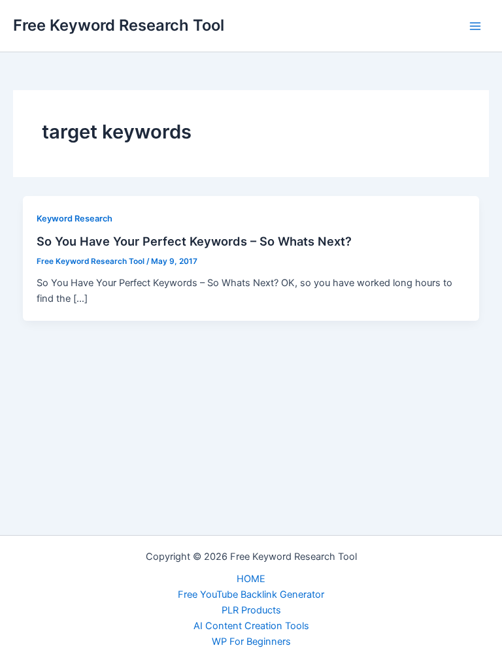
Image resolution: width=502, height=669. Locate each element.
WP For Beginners (251, 641)
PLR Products (251, 610)
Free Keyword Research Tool (118, 25)
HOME (251, 579)
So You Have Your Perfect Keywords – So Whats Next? (194, 241)
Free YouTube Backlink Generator (251, 594)
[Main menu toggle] (475, 26)
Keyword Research (74, 218)
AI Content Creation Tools (251, 626)
